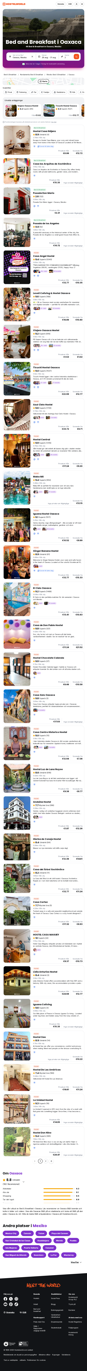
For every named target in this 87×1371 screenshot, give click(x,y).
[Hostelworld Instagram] (16, 1299)
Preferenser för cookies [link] (36, 1360)
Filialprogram (73, 1328)
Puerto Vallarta (31, 1248)
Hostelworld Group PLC (73, 1298)
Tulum (41, 1233)
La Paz (54, 1255)
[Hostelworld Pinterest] (11, 1304)
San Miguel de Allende (16, 1255)
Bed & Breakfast (39, 128)
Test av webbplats (11, 1360)
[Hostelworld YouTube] (5, 1304)
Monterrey (69, 1255)
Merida (59, 1240)
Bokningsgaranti (57, 1310)
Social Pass (55, 1298)
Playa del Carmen (60, 1233)
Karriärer (72, 1310)
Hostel (36, 253)
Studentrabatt (56, 1328)
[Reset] (32, 56)
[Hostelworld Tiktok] (16, 1304)
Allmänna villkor (45, 1355)
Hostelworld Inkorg (73, 1333)
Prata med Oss (39, 1322)
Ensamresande (56, 1322)
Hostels (36, 1298)
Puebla (73, 1240)
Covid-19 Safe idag (46, 146)
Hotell (36, 1304)
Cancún (27, 1233)
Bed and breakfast (37, 1310)
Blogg (53, 1304)
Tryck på (72, 1304)
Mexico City (10, 1233)
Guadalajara (43, 1240)
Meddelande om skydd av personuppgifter (20, 1355)
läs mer (53, 122)
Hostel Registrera (75, 1322)
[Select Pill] (76, 4)
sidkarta (23, 1360)
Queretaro (38, 1255)
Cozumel (49, 1248)
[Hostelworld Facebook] (5, 1299)
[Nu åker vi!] (76, 56)
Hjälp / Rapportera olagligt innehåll (39, 1328)
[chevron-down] (23, 1181)
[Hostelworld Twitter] (11, 1299)
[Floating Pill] (35, 1161)
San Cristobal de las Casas (17, 1240)
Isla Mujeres (11, 1248)
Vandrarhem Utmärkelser (55, 1316)
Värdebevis (66, 1355)
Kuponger (56, 1355)
